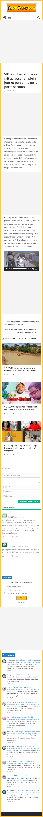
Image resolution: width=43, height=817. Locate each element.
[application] (21, 261)
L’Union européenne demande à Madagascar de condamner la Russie (22, 323)
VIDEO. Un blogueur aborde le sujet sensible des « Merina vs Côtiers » (20, 408)
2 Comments (18, 91)
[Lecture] (7, 269)
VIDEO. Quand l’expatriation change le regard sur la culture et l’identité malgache (21, 448)
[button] (22, 261)
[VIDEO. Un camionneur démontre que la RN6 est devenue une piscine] (21, 354)
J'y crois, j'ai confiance (13, 587)
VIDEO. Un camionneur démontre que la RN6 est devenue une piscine (20, 369)
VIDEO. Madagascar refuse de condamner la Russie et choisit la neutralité (21, 330)
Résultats (21, 603)
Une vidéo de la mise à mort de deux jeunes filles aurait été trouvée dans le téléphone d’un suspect (23, 662)
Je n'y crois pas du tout (13, 590)
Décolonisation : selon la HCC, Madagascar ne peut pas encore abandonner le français (23, 689)
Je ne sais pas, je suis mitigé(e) (16, 593)
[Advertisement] (21, 41)
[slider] (19, 268)
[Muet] (33, 269)
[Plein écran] (36, 269)
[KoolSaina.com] (4, 17)
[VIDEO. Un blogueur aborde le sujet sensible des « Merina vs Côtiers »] (21, 393)
